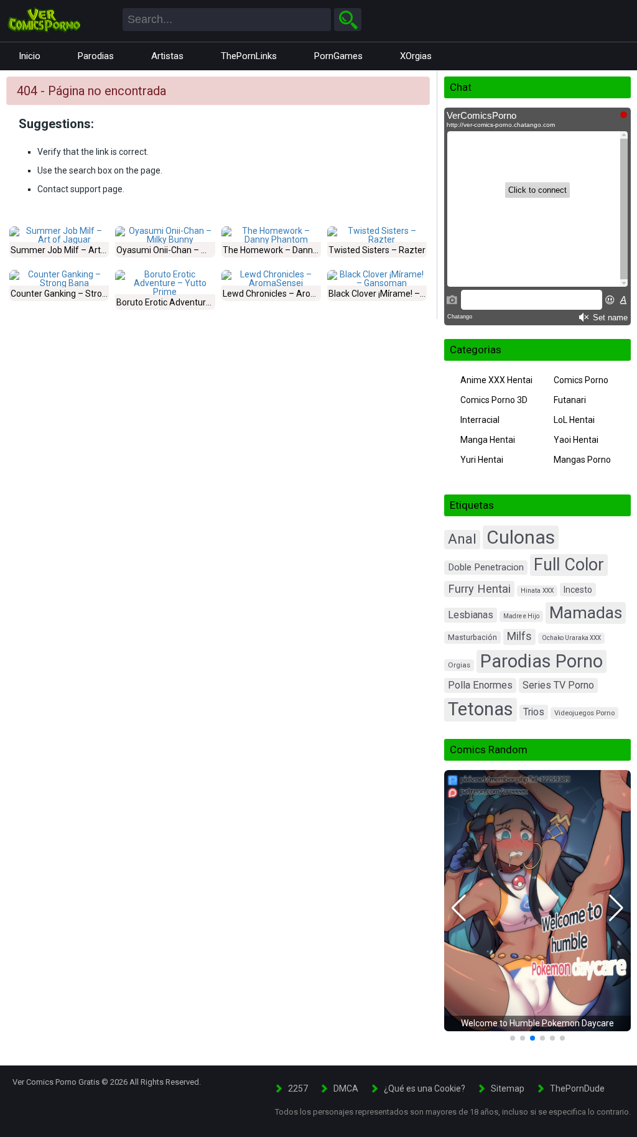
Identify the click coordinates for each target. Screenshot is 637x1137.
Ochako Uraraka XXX (571, 637)
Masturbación (472, 637)
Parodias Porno (541, 661)
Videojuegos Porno (584, 713)
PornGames (338, 56)
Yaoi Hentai (576, 440)
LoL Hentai (574, 420)
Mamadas (585, 613)
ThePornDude (577, 1088)
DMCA (345, 1088)
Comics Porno (581, 380)
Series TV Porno (558, 685)
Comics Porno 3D (494, 400)
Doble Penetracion (486, 567)
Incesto (578, 590)
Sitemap (507, 1088)
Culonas (520, 537)
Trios (533, 712)
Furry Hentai (479, 588)
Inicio (29, 56)
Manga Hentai (487, 440)
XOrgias (416, 56)
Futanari (570, 400)
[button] (458, 908)
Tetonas (480, 709)
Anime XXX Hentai (496, 380)
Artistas (167, 56)
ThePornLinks (249, 56)
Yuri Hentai (481, 460)
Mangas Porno (582, 460)
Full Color (569, 565)
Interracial (480, 420)
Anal (462, 539)
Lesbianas (470, 615)
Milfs (519, 636)
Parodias (96, 56)
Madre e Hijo (521, 616)
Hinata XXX (537, 591)
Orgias (459, 665)
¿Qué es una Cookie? (424, 1088)
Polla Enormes (480, 685)
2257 (298, 1088)
